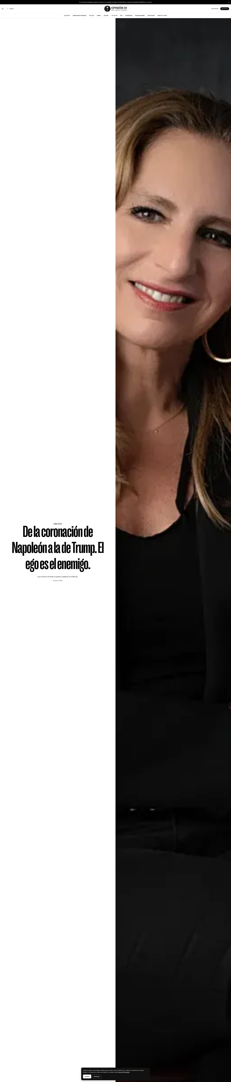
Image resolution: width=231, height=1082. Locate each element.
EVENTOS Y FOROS (162, 15)
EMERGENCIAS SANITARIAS (79, 15)
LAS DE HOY (67, 15)
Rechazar (97, 1076)
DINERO (99, 15)
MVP (121, 15)
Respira (12, 8)
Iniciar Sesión (214, 8)
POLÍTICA (91, 15)
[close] (228, 2)
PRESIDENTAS (128, 15)
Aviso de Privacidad (124, 1072)
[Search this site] (2, 8)
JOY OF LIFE (114, 15)
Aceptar (87, 1076)
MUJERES (106, 15)
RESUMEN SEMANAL (140, 15)
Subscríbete (225, 8)
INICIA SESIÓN (151, 15)
